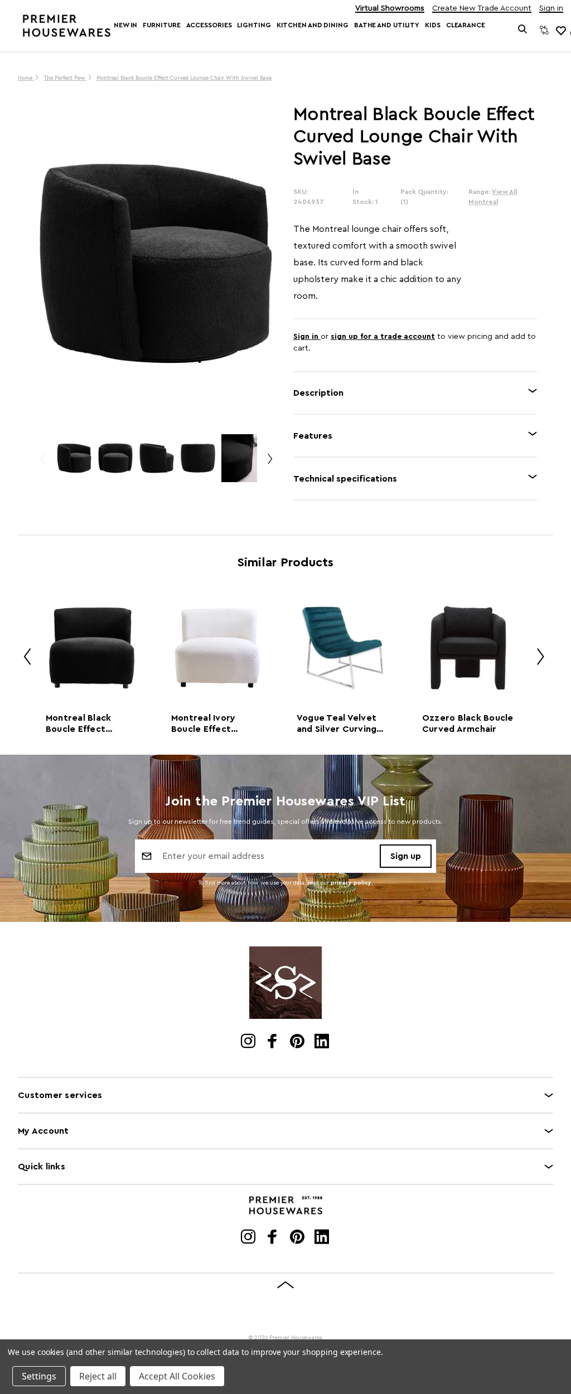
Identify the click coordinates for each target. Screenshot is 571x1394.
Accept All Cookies (177, 1376)
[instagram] (249, 1042)
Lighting (253, 25)
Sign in (551, 8)
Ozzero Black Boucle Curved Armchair (468, 723)
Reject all (98, 1376)
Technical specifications (345, 478)
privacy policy (351, 883)
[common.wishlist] (560, 30)
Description (318, 392)
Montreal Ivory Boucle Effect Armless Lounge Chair (206, 724)
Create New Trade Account (481, 8)
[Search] (523, 30)
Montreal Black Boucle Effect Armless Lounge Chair (81, 724)
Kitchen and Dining (313, 25)
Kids (433, 25)
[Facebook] (273, 1042)
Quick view (91, 647)
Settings (39, 1376)
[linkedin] (322, 1042)
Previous (42, 463)
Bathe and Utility (386, 25)
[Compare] (544, 30)
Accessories (209, 25)
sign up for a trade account (383, 337)
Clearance (465, 25)
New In (125, 25)
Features (312, 435)
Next (269, 463)
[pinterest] (298, 1042)
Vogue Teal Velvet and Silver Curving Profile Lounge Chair (342, 724)
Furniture (161, 25)
